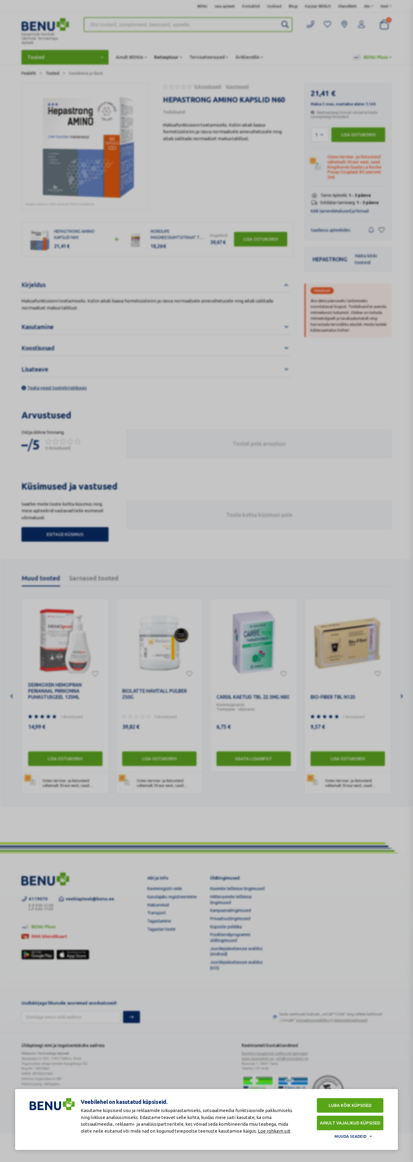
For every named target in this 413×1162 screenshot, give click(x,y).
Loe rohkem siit (274, 1131)
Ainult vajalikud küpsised (350, 1123)
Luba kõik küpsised (350, 1105)
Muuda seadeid (350, 1136)
